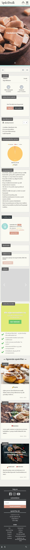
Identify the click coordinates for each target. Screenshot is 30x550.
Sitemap (9, 538)
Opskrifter (8, 3)
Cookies (9, 536)
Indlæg (20, 532)
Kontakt (9, 532)
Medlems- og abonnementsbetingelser (20, 539)
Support (9, 534)
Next (25, 285)
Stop (2, 285)
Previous (4, 285)
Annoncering (9, 530)
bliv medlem (18, 108)
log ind (10, 108)
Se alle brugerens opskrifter (17, 229)
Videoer (20, 530)
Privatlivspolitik (20, 534)
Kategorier (20, 528)
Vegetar (15, 164)
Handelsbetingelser (20, 536)
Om (9, 528)
